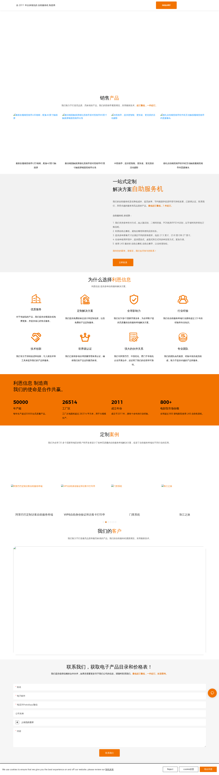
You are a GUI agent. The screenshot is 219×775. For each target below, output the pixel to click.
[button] (103, 522)
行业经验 (183, 310)
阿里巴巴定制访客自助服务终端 (34, 514)
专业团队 (183, 348)
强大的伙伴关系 (134, 348)
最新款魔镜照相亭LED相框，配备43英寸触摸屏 (36, 165)
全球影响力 (134, 310)
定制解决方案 (85, 310)
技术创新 (36, 348)
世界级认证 (85, 348)
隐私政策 (109, 769)
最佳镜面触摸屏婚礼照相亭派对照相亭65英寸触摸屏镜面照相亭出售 (85, 165)
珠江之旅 (184, 514)
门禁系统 (134, 514)
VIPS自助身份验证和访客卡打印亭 (84, 514)
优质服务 (36, 309)
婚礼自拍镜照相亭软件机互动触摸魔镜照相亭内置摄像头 (183, 165)
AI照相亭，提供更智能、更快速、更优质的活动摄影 (134, 165)
